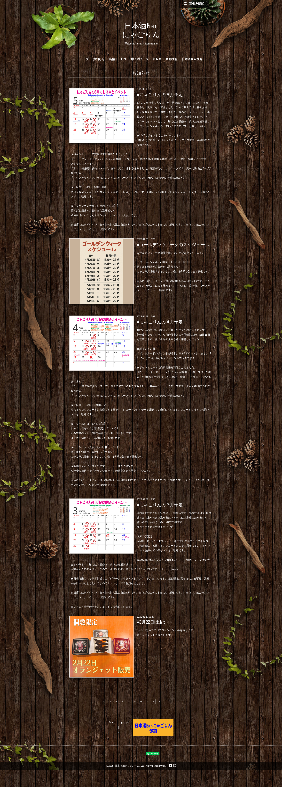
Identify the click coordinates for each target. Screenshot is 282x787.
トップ (84, 59)
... (171, 701)
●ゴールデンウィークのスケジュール (173, 244)
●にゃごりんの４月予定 (160, 322)
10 (165, 701)
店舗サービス (118, 59)
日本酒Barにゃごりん (127, 765)
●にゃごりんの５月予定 (160, 94)
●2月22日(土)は (151, 622)
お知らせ (99, 59)
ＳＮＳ (157, 59)
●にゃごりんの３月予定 (160, 504)
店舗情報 (172, 59)
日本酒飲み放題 (192, 59)
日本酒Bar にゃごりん (141, 30)
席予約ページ (140, 59)
